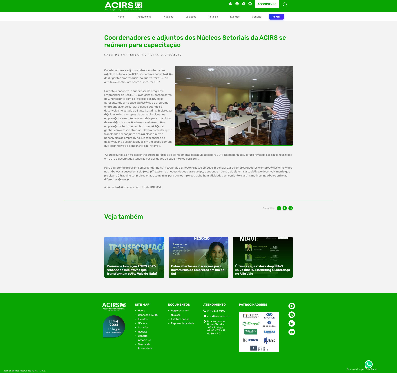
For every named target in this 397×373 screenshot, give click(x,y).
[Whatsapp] (369, 365)
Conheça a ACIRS (148, 314)
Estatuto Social (180, 319)
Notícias (213, 16)
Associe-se (267, 4)
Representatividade (182, 323)
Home (121, 16)
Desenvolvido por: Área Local (362, 369)
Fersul (276, 16)
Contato (256, 16)
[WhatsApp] (290, 208)
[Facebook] (285, 208)
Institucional (144, 16)
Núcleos (168, 16)
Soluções (190, 16)
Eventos (235, 16)
